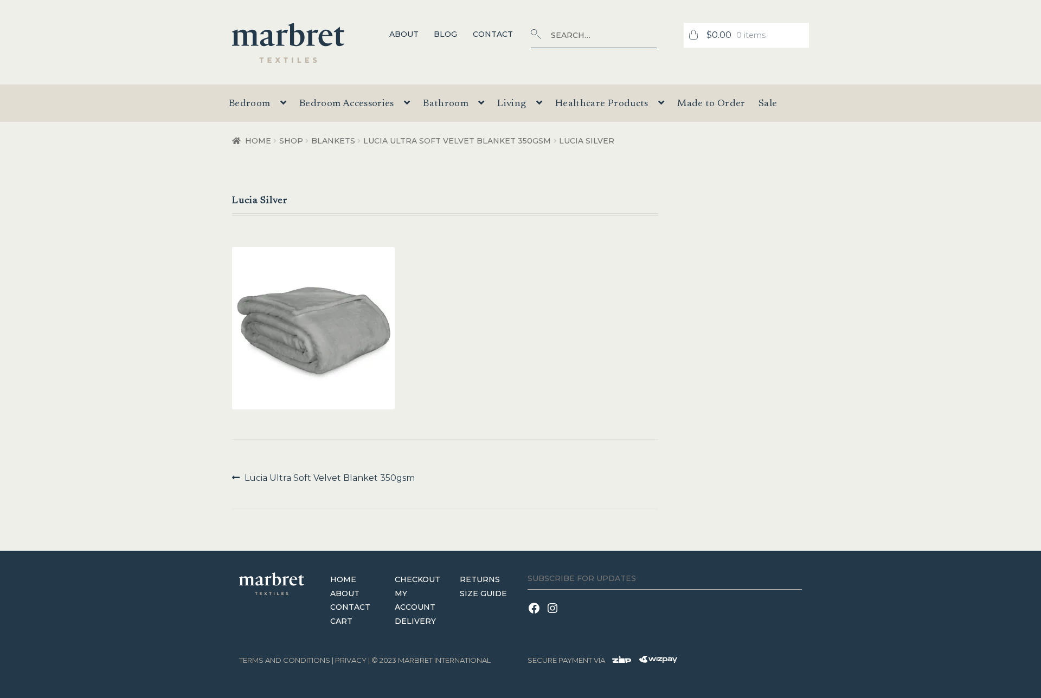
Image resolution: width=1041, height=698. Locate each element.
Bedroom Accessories (346, 104)
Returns (480, 579)
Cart (341, 621)
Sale (768, 104)
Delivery (415, 621)
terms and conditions (284, 660)
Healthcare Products (601, 104)
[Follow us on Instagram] (554, 615)
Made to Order (711, 104)
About (404, 34)
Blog (445, 34)
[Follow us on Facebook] (537, 615)
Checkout (417, 579)
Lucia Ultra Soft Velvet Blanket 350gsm (457, 141)
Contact (493, 34)
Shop (291, 141)
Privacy (351, 660)
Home (258, 141)
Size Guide (483, 593)
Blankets (333, 141)
